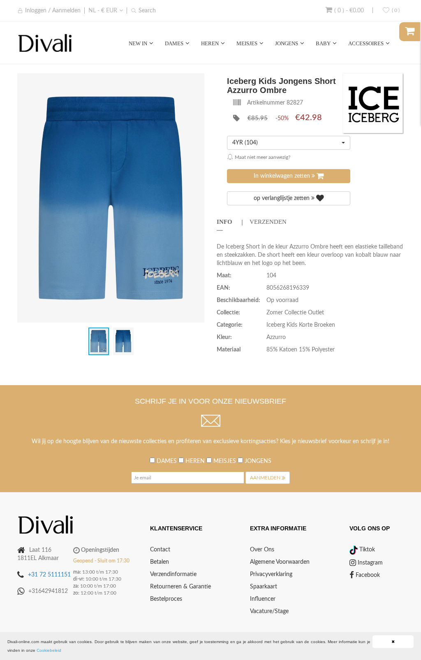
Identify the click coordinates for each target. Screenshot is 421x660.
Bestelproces (166, 599)
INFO (224, 221)
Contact (160, 550)
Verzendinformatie (173, 574)
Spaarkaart (263, 587)
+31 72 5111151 (49, 575)
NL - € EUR (102, 11)
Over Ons (262, 550)
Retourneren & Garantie (180, 587)
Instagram (369, 563)
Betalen (159, 562)
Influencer (262, 599)
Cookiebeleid (49, 650)
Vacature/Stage (269, 611)
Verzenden (268, 221)
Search (147, 11)
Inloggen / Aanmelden (53, 11)
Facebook (367, 575)
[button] (197, 79)
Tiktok (366, 550)
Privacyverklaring (271, 574)
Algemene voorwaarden (280, 562)
